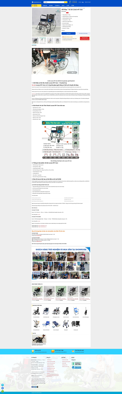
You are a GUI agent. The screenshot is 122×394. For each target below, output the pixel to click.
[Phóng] (33, 36)
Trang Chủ (45, 5)
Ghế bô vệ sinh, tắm (65, 366)
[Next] (59, 22)
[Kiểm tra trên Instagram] (34, 387)
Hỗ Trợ (73, 5)
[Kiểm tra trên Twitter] (35, 387)
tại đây (39, 214)
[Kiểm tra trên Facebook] (32, 387)
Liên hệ (48, 373)
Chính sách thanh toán (51, 363)
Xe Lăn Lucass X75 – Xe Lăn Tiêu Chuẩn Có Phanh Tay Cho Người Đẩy (61, 299)
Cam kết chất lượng (50, 371)
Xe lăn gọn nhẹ (64, 364)
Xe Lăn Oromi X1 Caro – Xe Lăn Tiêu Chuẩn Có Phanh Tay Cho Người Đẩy (72, 299)
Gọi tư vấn (68, 33)
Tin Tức (68, 5)
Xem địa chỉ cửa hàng (83, 33)
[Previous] (34, 22)
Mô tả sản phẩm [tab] (34, 45)
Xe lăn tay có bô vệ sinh (66, 361)
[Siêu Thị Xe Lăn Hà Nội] (36, 2)
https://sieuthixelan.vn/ (42, 226)
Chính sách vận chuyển (51, 361)
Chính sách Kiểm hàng (51, 368)
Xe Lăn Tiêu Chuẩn (81, 8)
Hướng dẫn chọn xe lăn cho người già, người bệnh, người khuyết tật (39, 344)
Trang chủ (64, 8)
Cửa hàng (51, 5)
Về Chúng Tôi (57, 5)
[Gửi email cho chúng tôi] (37, 387)
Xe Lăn (34, 85)
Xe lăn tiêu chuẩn (65, 359)
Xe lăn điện (64, 363)
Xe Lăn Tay (34, 93)
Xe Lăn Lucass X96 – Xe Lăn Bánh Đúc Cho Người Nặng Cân (49, 299)
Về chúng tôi (49, 359)
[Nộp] (65, 2)
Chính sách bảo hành (50, 366)
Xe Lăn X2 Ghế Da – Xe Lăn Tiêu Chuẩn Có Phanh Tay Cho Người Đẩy (84, 299)
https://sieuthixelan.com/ (42, 225)
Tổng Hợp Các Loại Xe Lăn (72, 8)
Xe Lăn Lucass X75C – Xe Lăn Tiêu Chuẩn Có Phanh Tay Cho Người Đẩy (37, 299)
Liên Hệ (63, 5)
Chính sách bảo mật (50, 369)
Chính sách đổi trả (50, 364)
